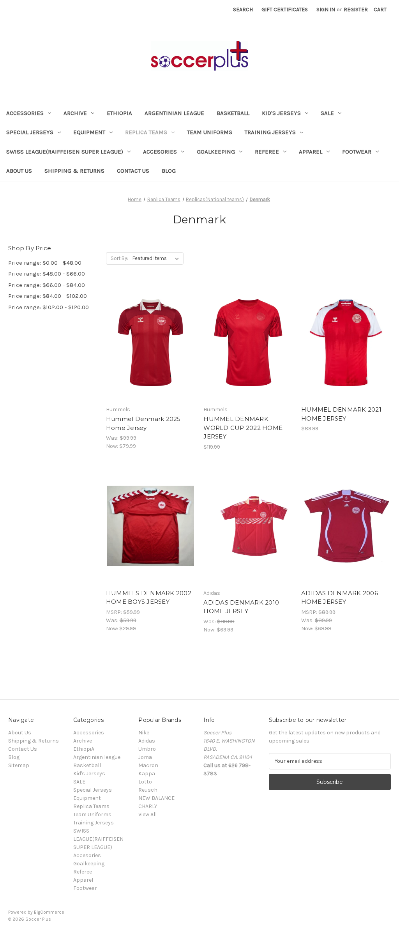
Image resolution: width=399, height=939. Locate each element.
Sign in (325, 9)
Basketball (233, 113)
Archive (75, 113)
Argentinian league (174, 113)
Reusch (147, 790)
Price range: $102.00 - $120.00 (48, 307)
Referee (267, 151)
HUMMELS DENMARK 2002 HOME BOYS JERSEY (148, 597)
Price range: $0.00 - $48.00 (44, 262)
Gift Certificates (284, 9)
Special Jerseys (29, 132)
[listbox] (157, 258)
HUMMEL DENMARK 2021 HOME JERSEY (341, 414)
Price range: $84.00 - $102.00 (47, 295)
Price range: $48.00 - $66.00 (46, 273)
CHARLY (147, 806)
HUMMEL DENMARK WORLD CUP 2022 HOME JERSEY (242, 427)
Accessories (25, 113)
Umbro (147, 749)
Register (356, 9)
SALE (327, 113)
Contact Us (133, 170)
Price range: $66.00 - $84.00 (46, 284)
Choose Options (150, 356)
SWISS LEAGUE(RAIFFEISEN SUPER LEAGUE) (64, 151)
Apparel (310, 151)
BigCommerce (49, 912)
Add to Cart (346, 356)
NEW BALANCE (156, 798)
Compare (148, 343)
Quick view (144, 328)
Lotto (145, 781)
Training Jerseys (270, 132)
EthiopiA (119, 113)
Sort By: (119, 258)
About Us (19, 170)
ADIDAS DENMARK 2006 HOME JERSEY (339, 597)
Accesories (160, 151)
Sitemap (18, 765)
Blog (169, 170)
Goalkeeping (216, 151)
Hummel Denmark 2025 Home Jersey (143, 423)
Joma (145, 757)
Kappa (146, 773)
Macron (148, 765)
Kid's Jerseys (281, 113)
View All (147, 814)
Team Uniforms (209, 132)
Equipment (89, 132)
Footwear (356, 151)
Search (243, 9)
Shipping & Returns (74, 170)
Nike (143, 732)
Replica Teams (146, 132)
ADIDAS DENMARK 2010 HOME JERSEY (241, 607)
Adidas (146, 740)
